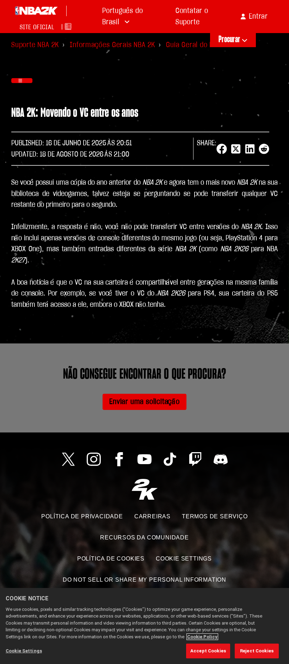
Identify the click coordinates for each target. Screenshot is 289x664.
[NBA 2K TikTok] (170, 459)
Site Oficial (37, 27)
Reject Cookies (256, 650)
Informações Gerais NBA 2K (112, 45)
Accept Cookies (208, 650)
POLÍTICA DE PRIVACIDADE (82, 516)
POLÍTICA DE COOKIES (110, 559)
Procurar (229, 39)
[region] (144, 626)
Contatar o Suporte (192, 16)
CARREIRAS (152, 516)
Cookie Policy (202, 636)
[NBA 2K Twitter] (68, 459)
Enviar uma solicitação (144, 401)
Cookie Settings (184, 559)
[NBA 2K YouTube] (144, 459)
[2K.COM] (144, 489)
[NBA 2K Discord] (221, 459)
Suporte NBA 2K (35, 45)
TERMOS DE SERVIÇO (215, 516)
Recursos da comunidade (144, 537)
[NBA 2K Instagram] (94, 459)
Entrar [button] (258, 16)
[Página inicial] (36, 11)
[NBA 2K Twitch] (195, 459)
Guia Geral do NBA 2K (198, 45)
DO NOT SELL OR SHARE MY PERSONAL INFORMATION (144, 580)
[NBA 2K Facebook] (119, 459)
